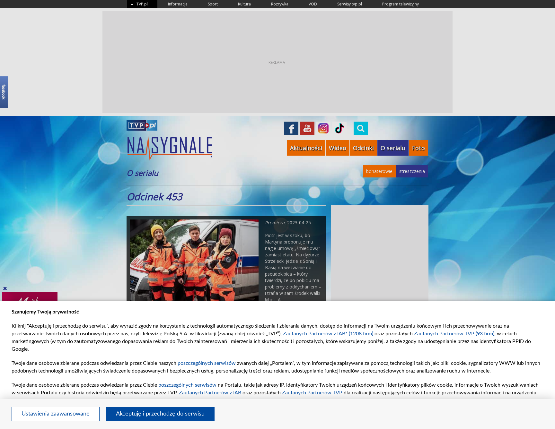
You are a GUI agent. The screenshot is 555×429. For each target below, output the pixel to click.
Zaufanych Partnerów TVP (312, 392)
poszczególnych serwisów (207, 363)
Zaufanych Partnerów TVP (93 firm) (454, 333)
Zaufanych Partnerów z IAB (210, 392)
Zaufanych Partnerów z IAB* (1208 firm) (328, 333)
